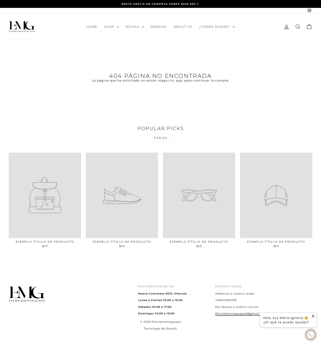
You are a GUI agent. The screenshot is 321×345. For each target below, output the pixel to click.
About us (183, 27)
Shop (110, 27)
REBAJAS (158, 27)
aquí (179, 80)
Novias (133, 27)
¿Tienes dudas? (215, 27)
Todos (160, 137)
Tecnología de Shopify (160, 328)
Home (91, 27)
